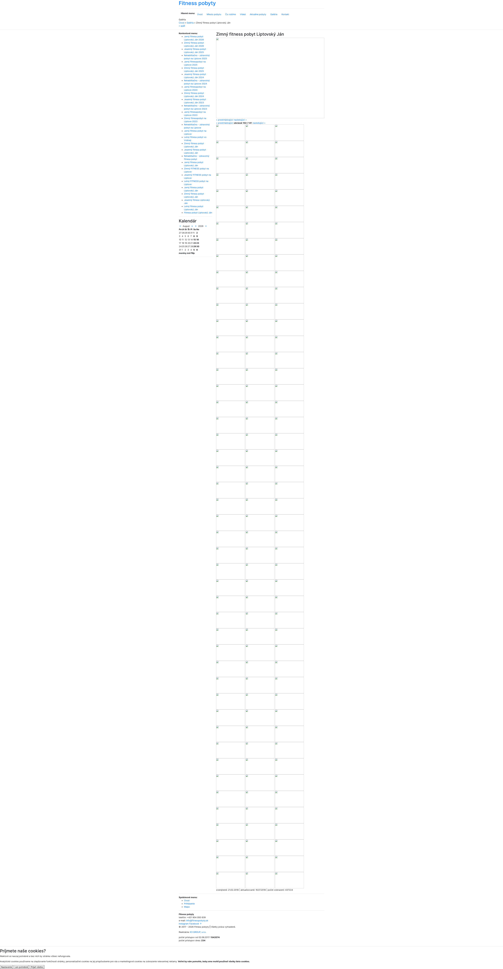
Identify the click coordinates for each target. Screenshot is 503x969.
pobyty (258, 14)
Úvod (200, 14)
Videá (243, 14)
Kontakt (285, 14)
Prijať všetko (37, 967)
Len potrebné (21, 967)
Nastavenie (6, 967)
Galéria (273, 14)
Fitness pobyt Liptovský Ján (198, 212)
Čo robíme (230, 14)
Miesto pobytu (214, 14)
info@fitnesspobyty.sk (197, 920)
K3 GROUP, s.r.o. (198, 932)
